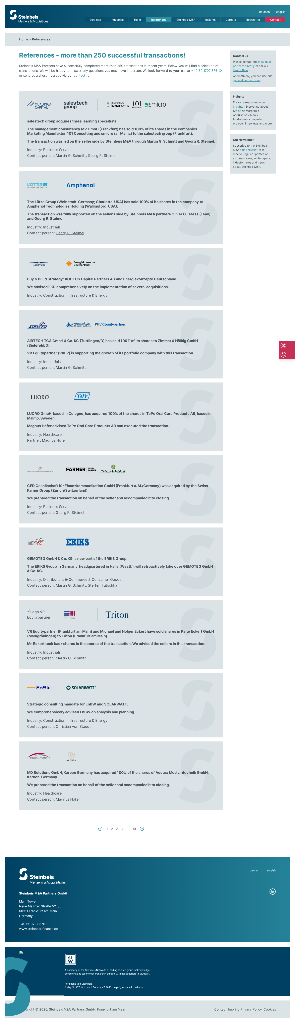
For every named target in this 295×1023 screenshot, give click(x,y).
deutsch (264, 11)
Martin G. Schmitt (162, 141)
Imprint (233, 1009)
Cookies (269, 1009)
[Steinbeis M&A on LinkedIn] (273, 891)
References (158, 19)
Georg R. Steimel (199, 141)
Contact (275, 19)
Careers (231, 19)
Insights (210, 19)
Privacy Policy (251, 1009)
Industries (117, 19)
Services (95, 19)
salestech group (158, 133)
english (280, 11)
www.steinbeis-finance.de (38, 929)
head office (240, 70)
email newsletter (250, 149)
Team (137, 19)
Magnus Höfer (54, 440)
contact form (84, 75)
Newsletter (253, 19)
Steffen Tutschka (102, 585)
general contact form (246, 80)
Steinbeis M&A (185, 19)
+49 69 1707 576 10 (206, 71)
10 (134, 829)
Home (23, 39)
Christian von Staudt (73, 726)
